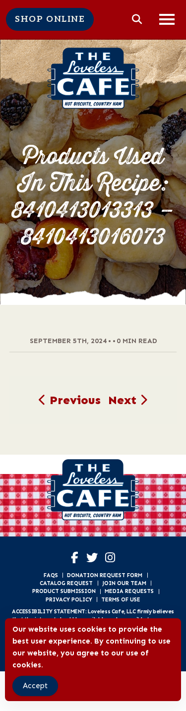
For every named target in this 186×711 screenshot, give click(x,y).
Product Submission (64, 591)
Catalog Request (66, 583)
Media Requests (129, 591)
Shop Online (50, 19)
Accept (35, 685)
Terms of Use (120, 599)
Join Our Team (124, 583)
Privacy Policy (69, 599)
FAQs (51, 575)
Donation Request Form (104, 575)
